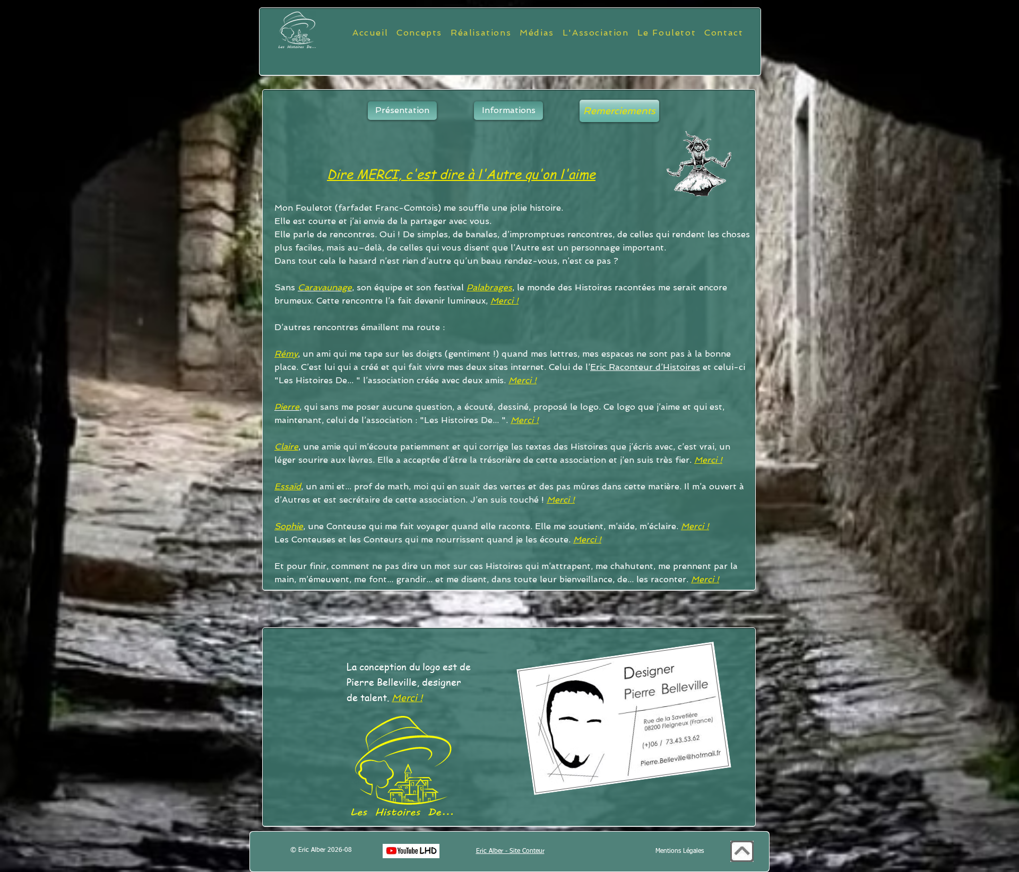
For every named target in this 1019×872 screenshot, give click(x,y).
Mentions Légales (679, 851)
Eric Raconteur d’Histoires (645, 367)
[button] (619, 111)
